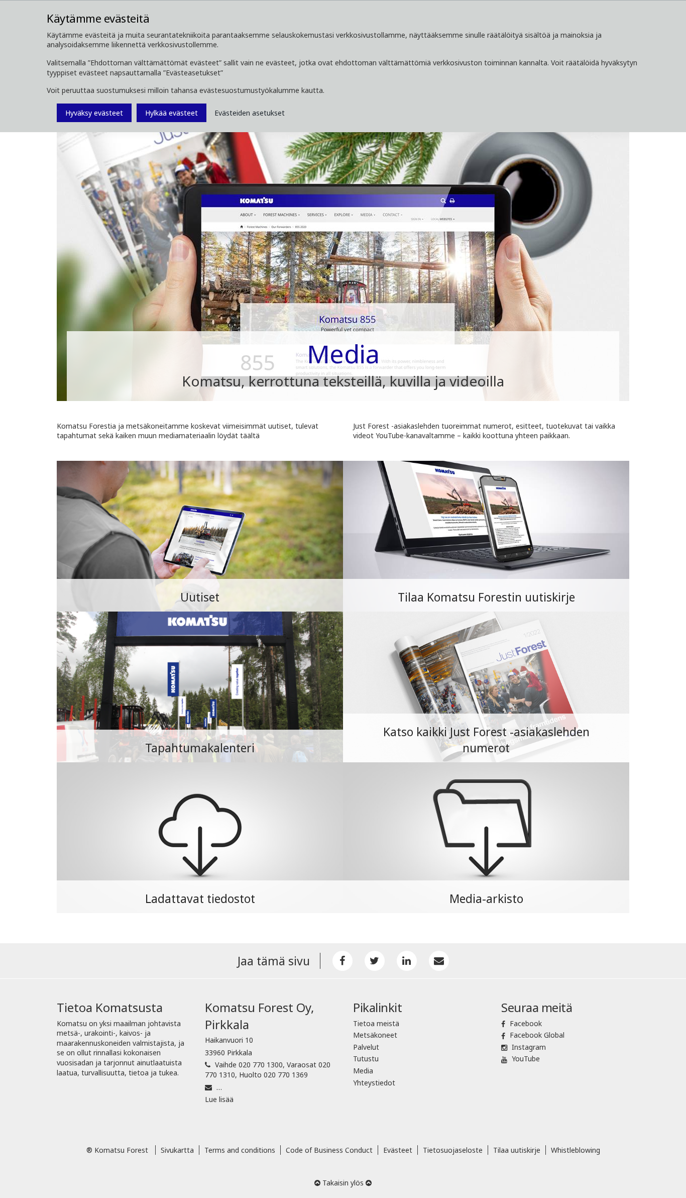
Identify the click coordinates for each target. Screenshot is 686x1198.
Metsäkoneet (375, 1035)
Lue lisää (219, 1099)
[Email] (439, 961)
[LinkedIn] (407, 961)
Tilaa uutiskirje (516, 1150)
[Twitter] (375, 961)
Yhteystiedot (374, 1082)
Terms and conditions (239, 1150)
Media (363, 1070)
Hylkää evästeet (171, 113)
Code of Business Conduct (329, 1150)
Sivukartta (177, 1150)
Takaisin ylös (343, 1182)
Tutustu (366, 1058)
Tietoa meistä (376, 1023)
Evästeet (397, 1150)
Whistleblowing (575, 1150)
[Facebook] (342, 961)
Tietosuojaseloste (453, 1150)
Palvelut (366, 1047)
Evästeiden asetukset (249, 113)
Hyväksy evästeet (94, 113)
